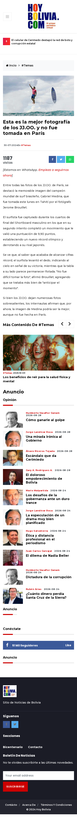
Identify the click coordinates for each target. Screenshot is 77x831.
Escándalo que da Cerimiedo (41, 457)
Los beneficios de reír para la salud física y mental (36, 379)
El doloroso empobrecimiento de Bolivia (44, 478)
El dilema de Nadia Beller (47, 556)
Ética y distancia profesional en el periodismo (40, 539)
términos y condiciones (56, 804)
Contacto (35, 747)
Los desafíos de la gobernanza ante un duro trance (47, 499)
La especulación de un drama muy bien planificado (45, 519)
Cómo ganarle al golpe (45, 420)
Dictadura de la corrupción (48, 577)
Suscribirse (15, 786)
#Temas (27, 65)
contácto (11, 804)
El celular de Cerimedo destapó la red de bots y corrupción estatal (41, 42)
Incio (12, 65)
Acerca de (29, 804)
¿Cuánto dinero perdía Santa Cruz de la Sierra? (46, 595)
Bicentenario (13, 747)
